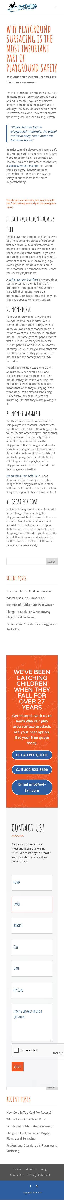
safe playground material (24, 165)
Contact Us (16, 1175)
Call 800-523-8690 (32, 769)
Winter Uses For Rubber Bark (26, 598)
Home (17, 1169)
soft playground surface (23, 279)
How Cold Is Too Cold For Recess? (28, 591)
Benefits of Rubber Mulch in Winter (30, 605)
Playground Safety (22, 82)
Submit (18, 1066)
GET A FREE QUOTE (32, 754)
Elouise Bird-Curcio (24, 77)
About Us (31, 1169)
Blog (44, 1169)
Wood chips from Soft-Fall (22, 476)
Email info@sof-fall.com (32, 787)
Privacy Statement (39, 1175)
